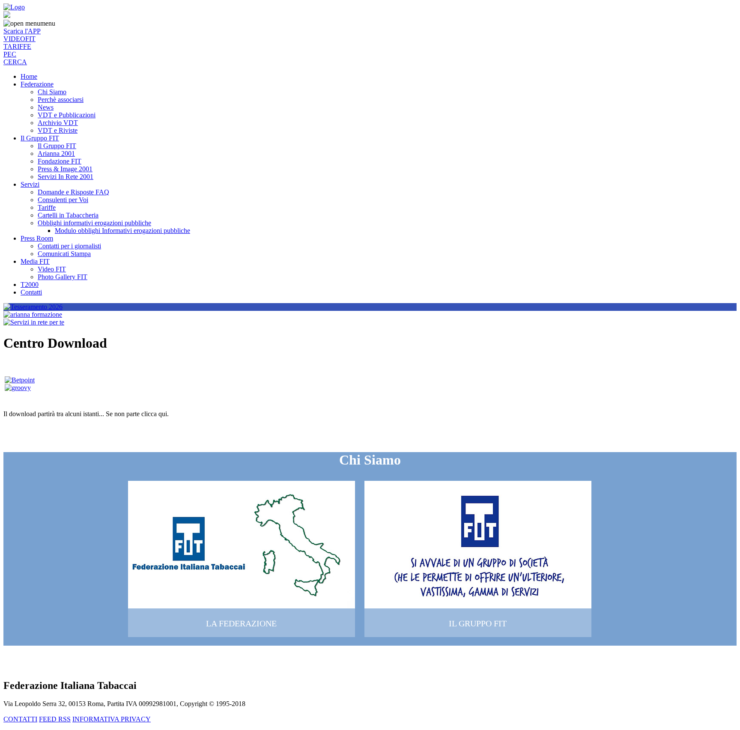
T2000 (30, 284)
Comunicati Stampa (64, 253)
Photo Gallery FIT (62, 276)
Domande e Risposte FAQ (73, 192)
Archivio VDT (58, 122)
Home (29, 76)
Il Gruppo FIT (40, 138)
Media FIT (35, 261)
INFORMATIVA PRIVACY (111, 719)
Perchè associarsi (61, 99)
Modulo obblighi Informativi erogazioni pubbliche (122, 230)
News (46, 107)
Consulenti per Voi (63, 199)
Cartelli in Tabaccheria (68, 215)
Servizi (30, 184)
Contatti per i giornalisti (69, 246)
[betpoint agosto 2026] (20, 380)
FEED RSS (55, 719)
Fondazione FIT (59, 161)
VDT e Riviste (58, 130)
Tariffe (47, 207)
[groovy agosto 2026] (18, 387)
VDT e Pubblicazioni (66, 115)
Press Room (37, 238)
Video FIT (52, 269)
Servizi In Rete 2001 (65, 176)
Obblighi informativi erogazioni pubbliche (94, 222)
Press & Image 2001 (65, 169)
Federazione (37, 84)
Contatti (31, 292)
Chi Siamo (52, 91)
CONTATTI (20, 719)
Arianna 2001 (56, 153)
